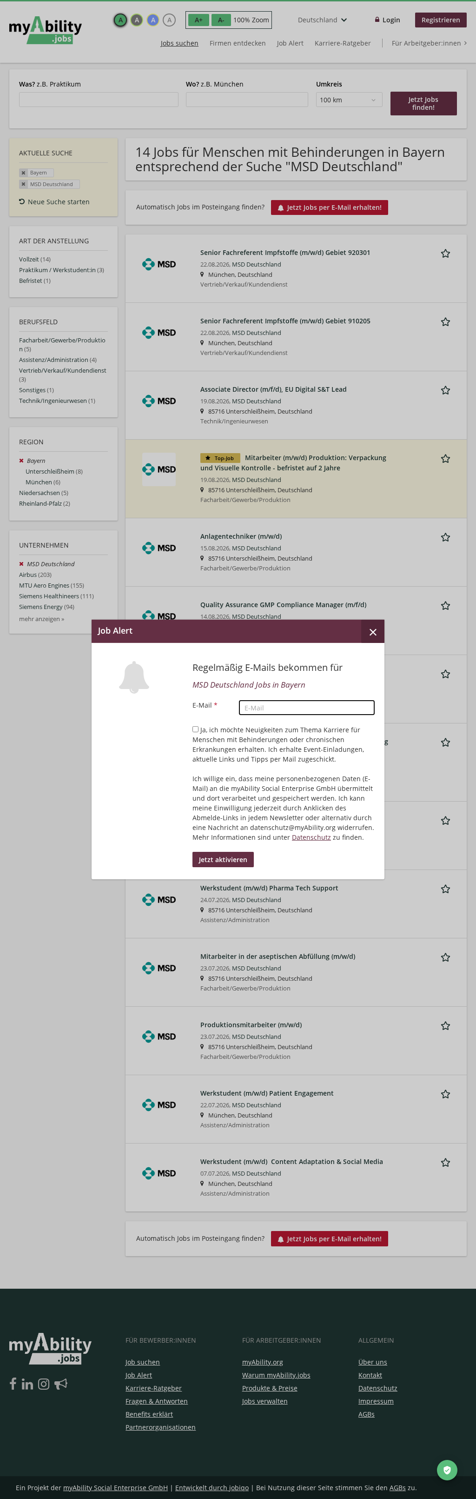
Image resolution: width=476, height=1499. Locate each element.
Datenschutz (311, 837)
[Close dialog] (372, 631)
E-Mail (205, 705)
